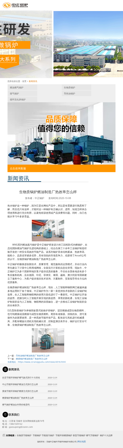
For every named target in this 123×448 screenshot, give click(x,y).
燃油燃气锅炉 (16, 87)
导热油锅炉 (69, 93)
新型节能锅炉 (79, 435)
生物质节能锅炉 (24, 435)
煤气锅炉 (14, 93)
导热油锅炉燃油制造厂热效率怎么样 (33, 355)
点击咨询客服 (18, 168)
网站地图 (81, 441)
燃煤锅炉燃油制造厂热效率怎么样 (31, 358)
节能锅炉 (37, 435)
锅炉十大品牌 (106, 435)
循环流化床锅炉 (18, 99)
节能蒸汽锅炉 (48, 435)
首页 (24, 81)
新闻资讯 (33, 81)
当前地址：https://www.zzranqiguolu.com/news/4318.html (37, 361)
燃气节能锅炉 (92, 435)
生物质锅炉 (69, 87)
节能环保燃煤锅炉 (64, 435)
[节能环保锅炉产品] (62, 133)
